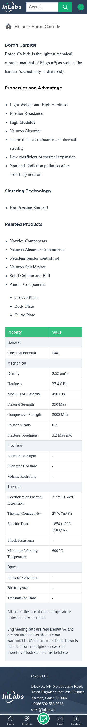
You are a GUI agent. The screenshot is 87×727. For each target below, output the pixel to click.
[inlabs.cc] (13, 697)
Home (20, 26)
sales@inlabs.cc (43, 709)
